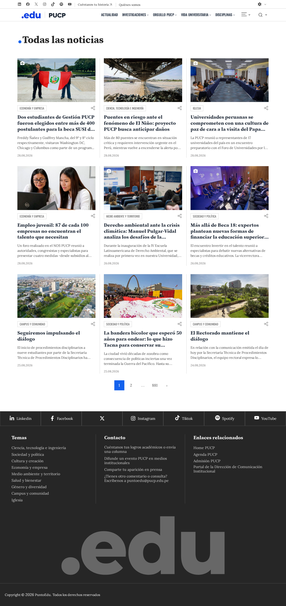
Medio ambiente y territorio (123, 216)
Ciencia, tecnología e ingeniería (125, 108)
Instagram (146, 418)
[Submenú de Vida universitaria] (210, 15)
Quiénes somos (129, 5)
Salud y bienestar (26, 480)
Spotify (228, 418)
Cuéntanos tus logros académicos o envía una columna (140, 449)
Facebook (65, 418)
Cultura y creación (28, 460)
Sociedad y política (204, 216)
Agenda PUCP (205, 454)
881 (155, 385)
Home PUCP (204, 447)
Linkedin (24, 418)
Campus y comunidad (32, 324)
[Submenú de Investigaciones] (148, 15)
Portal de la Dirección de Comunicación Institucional (227, 469)
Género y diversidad (29, 486)
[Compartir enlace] (92, 108)
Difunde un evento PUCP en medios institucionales (135, 460)
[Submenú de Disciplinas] (234, 15)
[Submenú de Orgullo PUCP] (176, 15)
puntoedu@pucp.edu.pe (148, 480)
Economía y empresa (32, 108)
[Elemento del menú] (245, 15)
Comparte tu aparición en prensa (133, 469)
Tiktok (187, 418)
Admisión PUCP (206, 460)
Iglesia (197, 108)
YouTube (269, 418)
